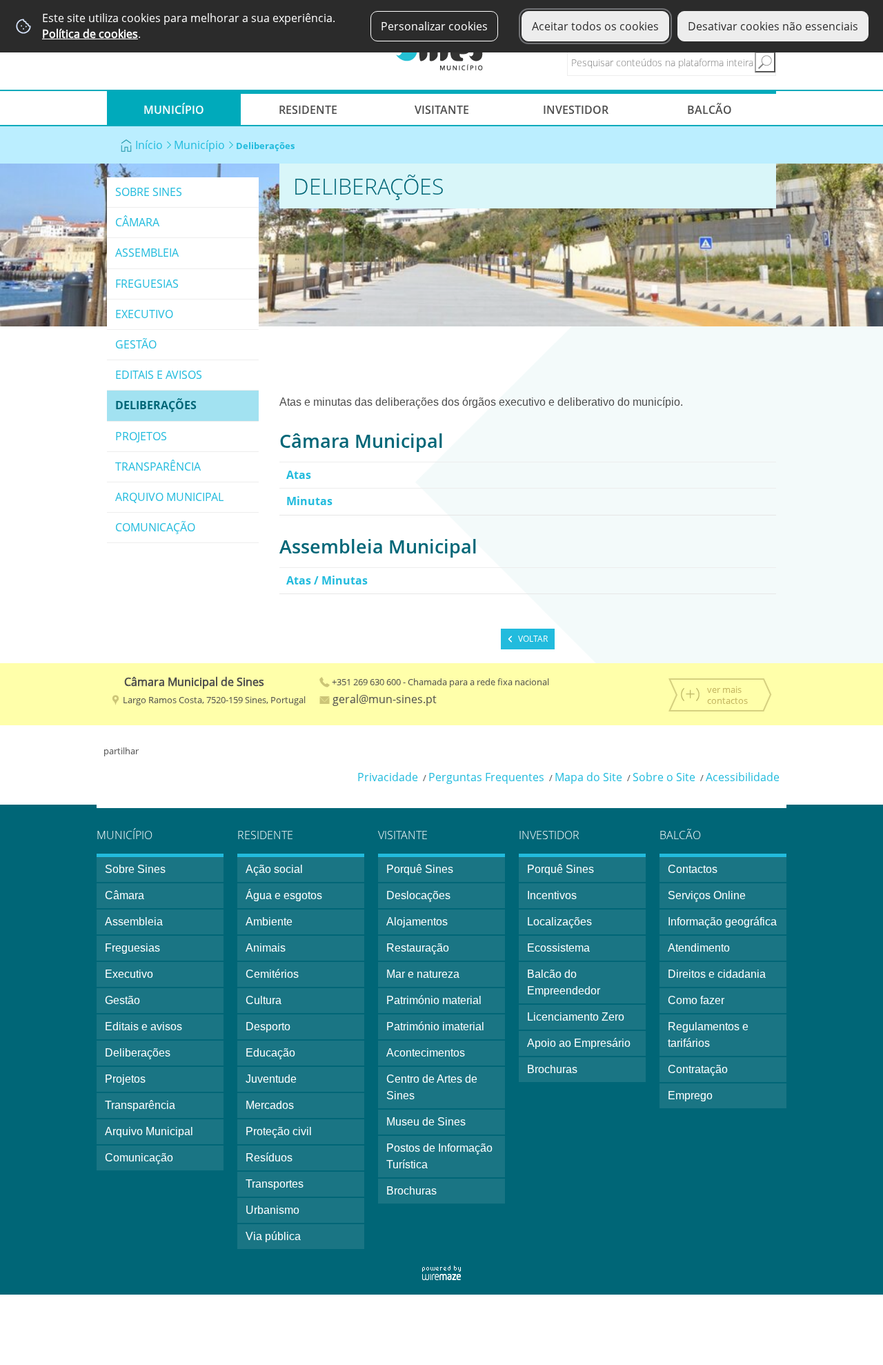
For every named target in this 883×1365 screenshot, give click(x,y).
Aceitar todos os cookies (595, 26)
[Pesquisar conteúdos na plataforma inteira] (765, 62)
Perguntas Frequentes (486, 777)
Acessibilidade (743, 777)
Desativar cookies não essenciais (773, 26)
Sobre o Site (664, 777)
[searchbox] (684, 62)
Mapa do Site (588, 777)
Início (149, 145)
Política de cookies (90, 33)
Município (199, 145)
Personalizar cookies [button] (434, 26)
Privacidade (387, 777)
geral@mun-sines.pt (383, 699)
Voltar (533, 639)
